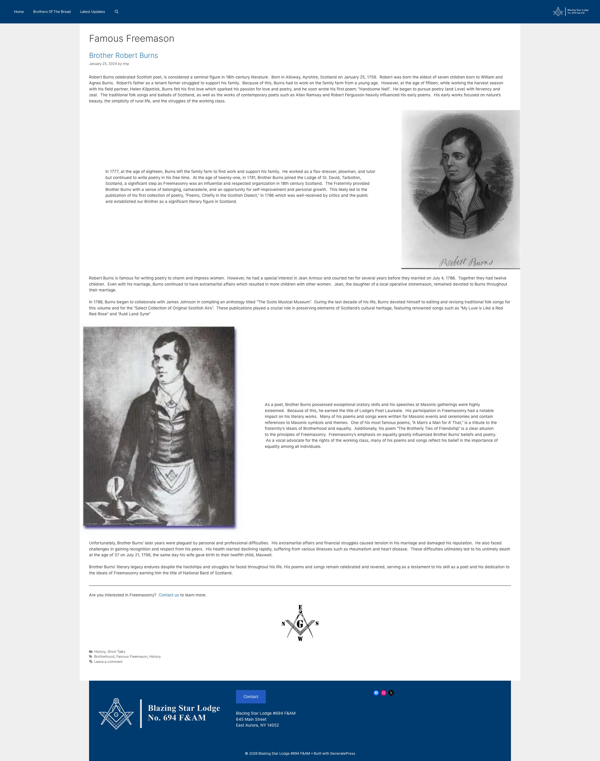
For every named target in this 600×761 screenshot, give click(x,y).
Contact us (169, 595)
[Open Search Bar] (117, 12)
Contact (251, 696)
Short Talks (116, 651)
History (100, 651)
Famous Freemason (131, 656)
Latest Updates (92, 11)
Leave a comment (108, 662)
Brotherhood (104, 656)
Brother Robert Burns (123, 55)
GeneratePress (342, 753)
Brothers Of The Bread (52, 11)
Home (19, 11)
